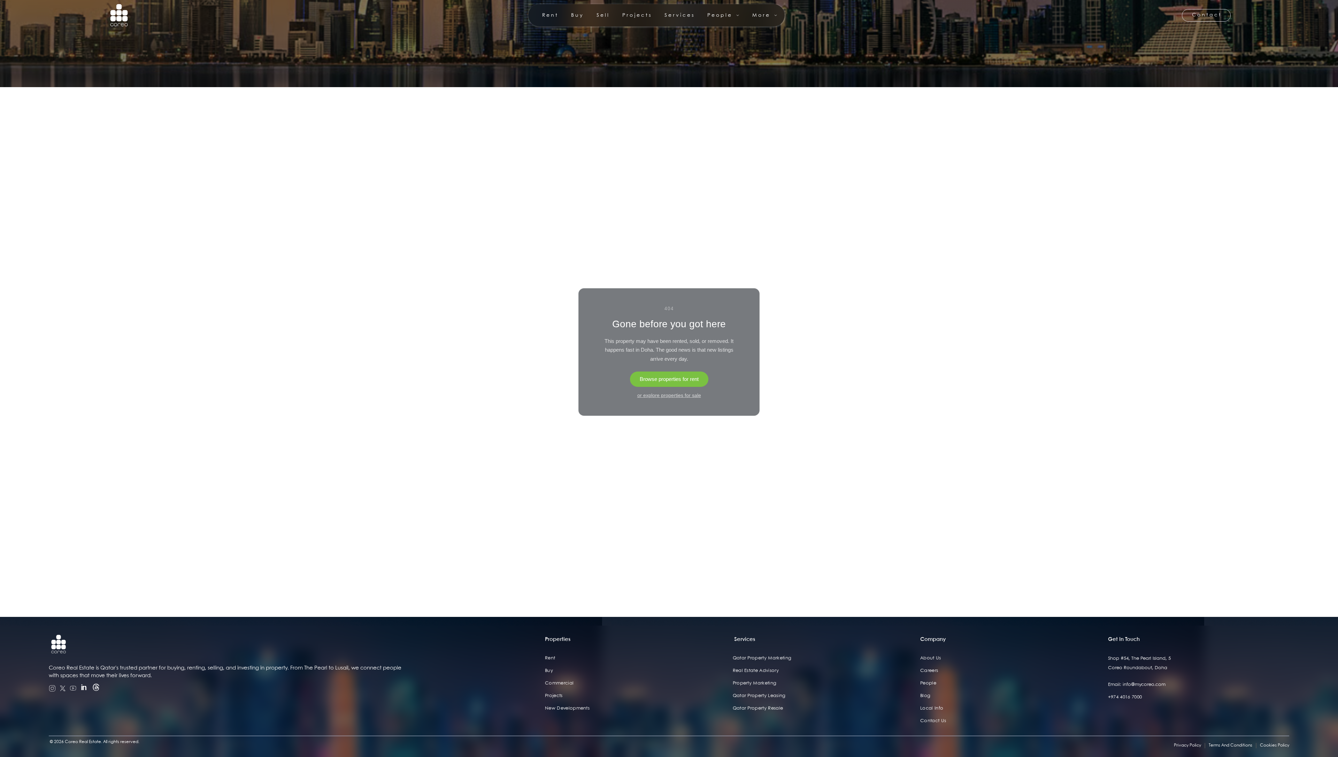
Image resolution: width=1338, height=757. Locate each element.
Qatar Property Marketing (762, 658)
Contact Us (933, 721)
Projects (554, 696)
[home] (119, 15)
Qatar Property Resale (758, 708)
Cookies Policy (1274, 745)
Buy (549, 670)
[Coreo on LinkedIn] (84, 688)
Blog (925, 696)
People (928, 683)
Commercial (559, 683)
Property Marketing (755, 683)
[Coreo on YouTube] (73, 688)
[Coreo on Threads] (96, 688)
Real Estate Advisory (756, 670)
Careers (929, 670)
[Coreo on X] (62, 688)
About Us (930, 658)
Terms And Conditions (1230, 745)
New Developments (567, 708)
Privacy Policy (1187, 745)
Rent (550, 658)
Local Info (931, 708)
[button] (723, 15)
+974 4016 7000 (1125, 697)
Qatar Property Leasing (759, 696)
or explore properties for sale (669, 395)
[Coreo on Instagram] (52, 688)
